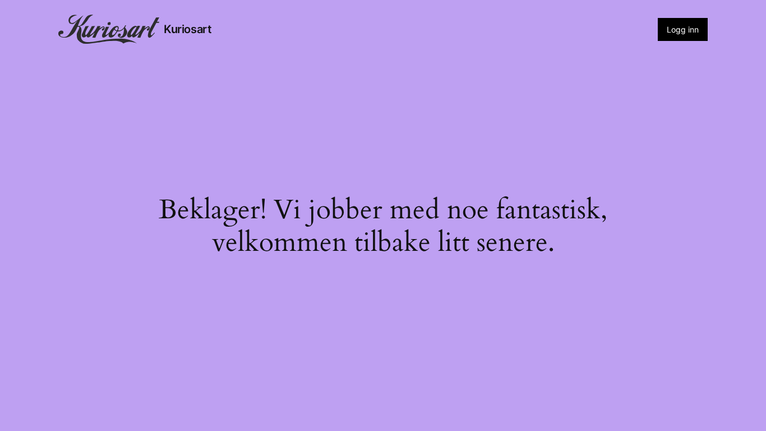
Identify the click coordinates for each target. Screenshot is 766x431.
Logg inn (683, 29)
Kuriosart (187, 29)
